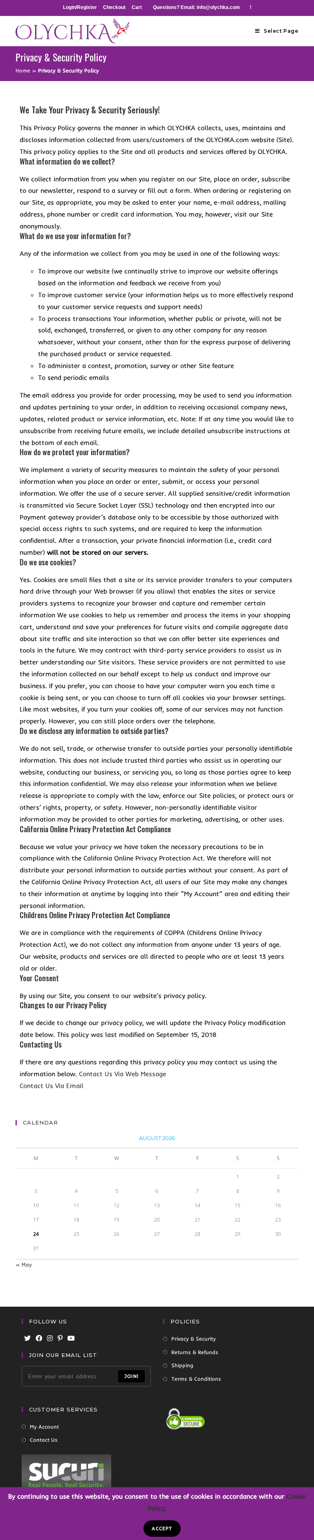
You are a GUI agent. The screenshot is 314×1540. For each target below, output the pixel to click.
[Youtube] (71, 1338)
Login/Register (80, 7)
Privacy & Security (193, 1338)
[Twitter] (27, 1338)
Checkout (114, 7)
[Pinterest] (60, 1338)
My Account (44, 1426)
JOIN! (131, 1376)
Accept (162, 1528)
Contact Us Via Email (51, 1086)
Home (23, 70)
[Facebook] (39, 1338)
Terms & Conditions (196, 1378)
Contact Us (44, 1439)
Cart (137, 7)
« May (24, 1264)
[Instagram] (50, 1338)
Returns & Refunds (194, 1352)
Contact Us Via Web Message (122, 1074)
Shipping (182, 1365)
